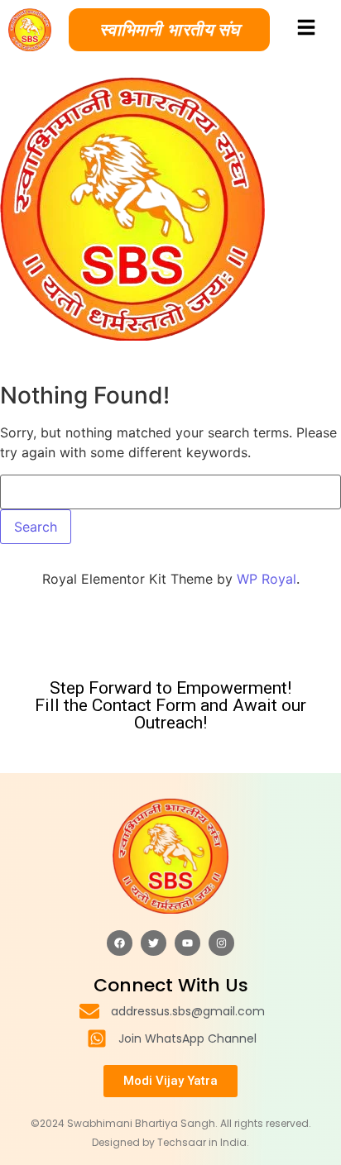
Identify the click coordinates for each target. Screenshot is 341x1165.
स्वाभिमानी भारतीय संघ (169, 29)
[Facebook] (119, 943)
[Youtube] (187, 943)
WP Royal (266, 579)
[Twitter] (153, 943)
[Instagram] (221, 943)
